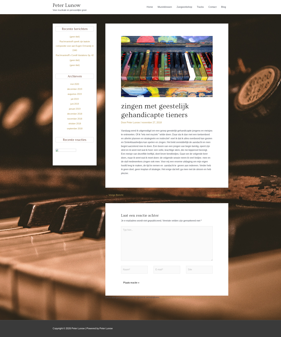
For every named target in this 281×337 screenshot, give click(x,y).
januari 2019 (74, 109)
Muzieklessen (165, 7)
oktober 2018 (74, 123)
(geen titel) (75, 36)
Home (150, 7)
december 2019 (74, 89)
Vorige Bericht (114, 195)
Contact (212, 7)
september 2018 (74, 128)
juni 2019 (74, 104)
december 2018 (74, 113)
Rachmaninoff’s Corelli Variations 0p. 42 (75, 55)
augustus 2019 (75, 94)
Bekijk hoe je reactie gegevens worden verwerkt (185, 297)
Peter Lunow (66, 5)
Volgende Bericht (217, 195)
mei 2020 (74, 84)
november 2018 (74, 118)
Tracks (200, 7)
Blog (223, 7)
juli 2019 (75, 99)
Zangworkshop (184, 7)
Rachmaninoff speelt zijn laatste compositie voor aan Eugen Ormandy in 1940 (75, 45)
